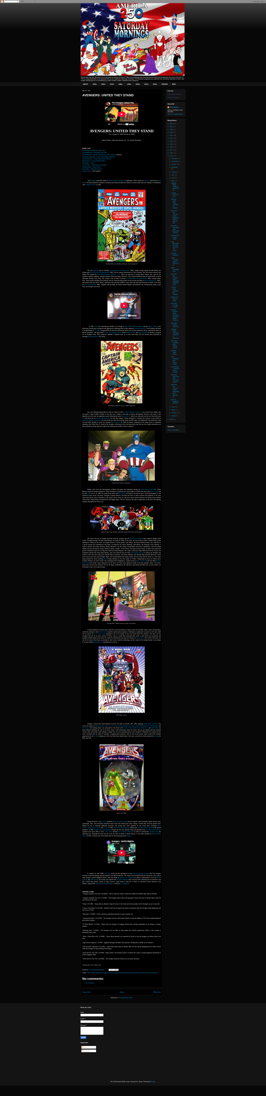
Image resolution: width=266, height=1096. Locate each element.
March (174, 410)
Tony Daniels (86, 154)
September (175, 167)
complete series (153, 831)
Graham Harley (86, 167)
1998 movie (93, 879)
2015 (171, 156)
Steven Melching (140, 726)
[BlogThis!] (112, 970)
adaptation (98, 973)
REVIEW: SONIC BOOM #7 (175, 324)
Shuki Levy (144, 728)
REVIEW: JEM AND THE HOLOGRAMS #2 (175, 378)
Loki (111, 270)
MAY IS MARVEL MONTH (175, 401)
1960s (103, 84)
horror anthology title (103, 418)
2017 (171, 150)
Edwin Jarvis (96, 167)
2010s (146, 84)
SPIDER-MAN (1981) (174, 352)
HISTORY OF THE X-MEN (174, 305)
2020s (155, 84)
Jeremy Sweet (127, 728)
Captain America (94, 336)
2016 (171, 153)
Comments (86, 1051)
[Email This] (110, 970)
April (173, 407)
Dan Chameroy (141, 561)
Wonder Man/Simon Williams (102, 159)
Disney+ (129, 836)
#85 (121, 270)
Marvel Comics (112, 180)
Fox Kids (97, 330)
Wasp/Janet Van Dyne (100, 152)
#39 (140, 278)
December (175, 158)
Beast (105, 559)
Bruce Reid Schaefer (152, 726)
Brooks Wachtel (123, 726)
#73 (83, 418)
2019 (171, 144)
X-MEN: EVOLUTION (175, 194)
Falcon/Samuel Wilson (98, 161)
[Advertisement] (91, 1066)
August (174, 172)
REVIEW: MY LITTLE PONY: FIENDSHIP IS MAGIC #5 (175, 391)
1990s (129, 84)
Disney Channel (152, 326)
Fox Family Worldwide (119, 973)
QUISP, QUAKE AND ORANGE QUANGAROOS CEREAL (175, 315)
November (175, 161)
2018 (171, 147)
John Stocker (139, 552)
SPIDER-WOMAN (174, 254)
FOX (96, 326)
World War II (126, 416)
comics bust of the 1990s (148, 489)
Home (122, 992)
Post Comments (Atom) (126, 997)
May (173, 181)
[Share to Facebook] (116, 970)
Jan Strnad (85, 728)
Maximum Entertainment (121, 827)
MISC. (174, 84)
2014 (171, 419)
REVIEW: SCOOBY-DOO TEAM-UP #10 (175, 344)
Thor (91, 272)
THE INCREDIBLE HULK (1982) (175, 360)
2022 (171, 135)
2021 (171, 138)
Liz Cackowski (124, 883)
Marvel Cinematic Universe (141, 873)
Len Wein (131, 726)
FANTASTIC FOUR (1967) (175, 237)
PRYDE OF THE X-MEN (174, 299)
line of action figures (120, 821)
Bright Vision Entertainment (102, 829)
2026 (171, 123)
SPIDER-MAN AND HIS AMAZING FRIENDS (175, 334)
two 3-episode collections (125, 831)
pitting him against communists (91, 420)
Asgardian (96, 270)
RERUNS (165, 84)
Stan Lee (146, 180)
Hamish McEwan (87, 159)
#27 (149, 280)
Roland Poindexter (140, 328)
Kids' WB (131, 326)
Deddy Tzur (136, 728)
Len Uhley (114, 726)
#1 (121, 180)
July (173, 175)
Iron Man (129, 278)
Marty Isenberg (142, 332)
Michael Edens (99, 726)
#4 (116, 422)
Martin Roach (86, 161)
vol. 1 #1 (111, 274)
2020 (171, 141)
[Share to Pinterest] (117, 970)
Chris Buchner (174, 107)
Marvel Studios (141, 973)
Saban (156, 736)
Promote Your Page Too (173, 97)
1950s (95, 84)
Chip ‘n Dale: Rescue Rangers (104, 883)
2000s (138, 84)
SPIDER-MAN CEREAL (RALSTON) (175, 186)
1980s (120, 84)
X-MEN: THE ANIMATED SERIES (174, 291)
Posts (84, 1047)
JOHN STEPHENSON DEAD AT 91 (175, 261)
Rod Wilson (85, 150)
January (174, 415)
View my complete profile (175, 114)
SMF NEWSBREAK (175, 269)
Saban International (152, 973)
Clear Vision (108, 831)
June (173, 178)
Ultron (132, 552)
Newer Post (86, 992)
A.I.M (105, 827)
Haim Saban (155, 728)
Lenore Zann (86, 165)
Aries (108, 154)
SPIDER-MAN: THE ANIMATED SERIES (174, 204)
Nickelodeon (139, 326)
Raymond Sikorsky (96, 169)
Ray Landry (85, 169)
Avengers (93, 180)
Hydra (89, 827)
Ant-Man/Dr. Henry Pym (98, 150)
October (174, 164)
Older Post (157, 992)
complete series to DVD (144, 827)
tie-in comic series (99, 634)
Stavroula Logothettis (88, 157)
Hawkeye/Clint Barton (99, 154)
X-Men (96, 736)
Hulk (98, 274)
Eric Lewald (154, 491)
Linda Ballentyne (87, 152)
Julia (88, 493)
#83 (101, 272)
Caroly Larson (86, 171)
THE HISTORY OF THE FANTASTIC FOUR (175, 246)
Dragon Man (140, 638)
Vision (92, 163)
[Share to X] (114, 970)
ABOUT (85, 84)
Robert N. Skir (130, 332)
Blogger (153, 1081)
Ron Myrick (121, 493)
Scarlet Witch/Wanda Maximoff (106, 157)
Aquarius (113, 154)
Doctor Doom (96, 827)
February (174, 412)
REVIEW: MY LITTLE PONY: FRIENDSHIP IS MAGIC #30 (175, 217)
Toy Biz (104, 821)
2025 (171, 126)
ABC (125, 326)
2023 (171, 132)
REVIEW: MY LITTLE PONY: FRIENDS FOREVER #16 (175, 279)
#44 (89, 284)
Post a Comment (90, 983)
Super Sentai (103, 632)
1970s (112, 84)
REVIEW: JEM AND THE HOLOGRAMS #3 (175, 229)
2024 (171, 129)
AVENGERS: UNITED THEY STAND (175, 369)
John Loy (107, 726)
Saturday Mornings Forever (174, 94)
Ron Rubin (85, 163)
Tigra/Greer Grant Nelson (99, 165)
